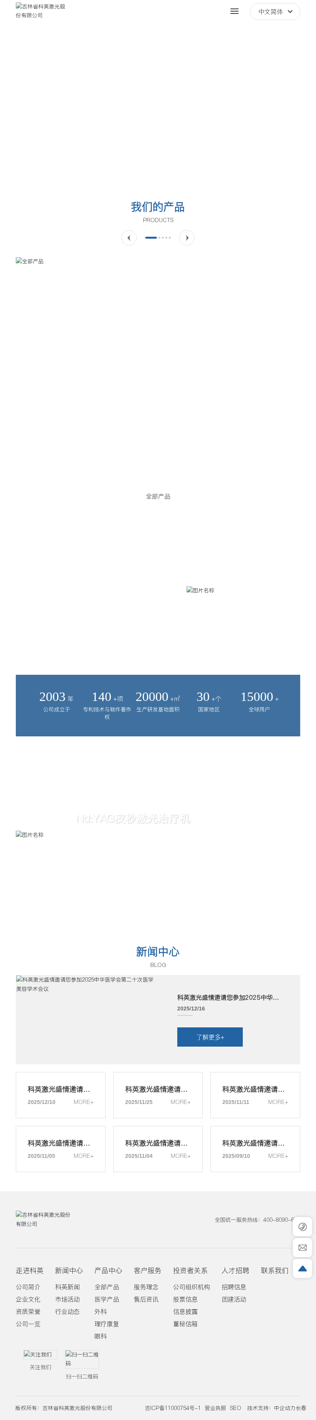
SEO (235, 1408)
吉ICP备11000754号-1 (173, 1408)
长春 (301, 1408)
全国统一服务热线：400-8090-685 (257, 1220)
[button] (135, 170)
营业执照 (215, 1408)
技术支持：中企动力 (271, 1408)
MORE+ (84, 1102)
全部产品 (158, 496)
